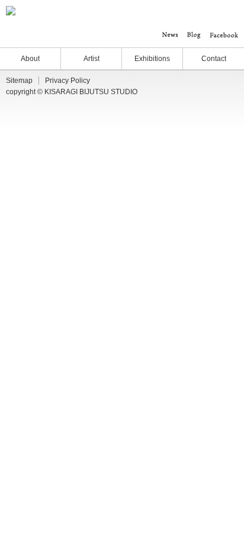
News (170, 35)
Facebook (224, 35)
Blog (194, 35)
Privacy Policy (67, 80)
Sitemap (19, 80)
